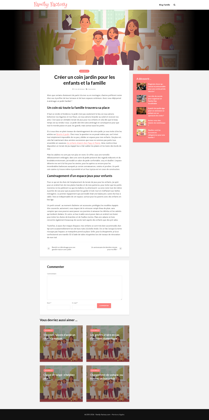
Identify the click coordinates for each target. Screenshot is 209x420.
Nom (49, 303)
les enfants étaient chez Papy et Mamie (83, 143)
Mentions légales (118, 414)
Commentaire (51, 273)
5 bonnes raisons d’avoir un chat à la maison (59, 336)
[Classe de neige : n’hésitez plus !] (61, 383)
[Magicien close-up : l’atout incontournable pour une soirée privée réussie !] (141, 86)
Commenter (92, 89)
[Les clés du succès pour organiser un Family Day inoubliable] (141, 98)
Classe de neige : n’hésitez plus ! (59, 376)
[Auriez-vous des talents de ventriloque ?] (141, 123)
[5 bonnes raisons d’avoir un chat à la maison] (61, 343)
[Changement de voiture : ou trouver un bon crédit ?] (107, 383)
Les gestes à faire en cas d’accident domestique (104, 336)
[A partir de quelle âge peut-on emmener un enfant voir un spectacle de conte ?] (141, 110)
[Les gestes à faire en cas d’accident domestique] (107, 343)
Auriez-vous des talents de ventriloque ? (156, 122)
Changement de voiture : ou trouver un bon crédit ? (106, 376)
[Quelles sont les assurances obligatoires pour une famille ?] (141, 132)
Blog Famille (164, 5)
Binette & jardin (62, 134)
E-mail (75, 303)
